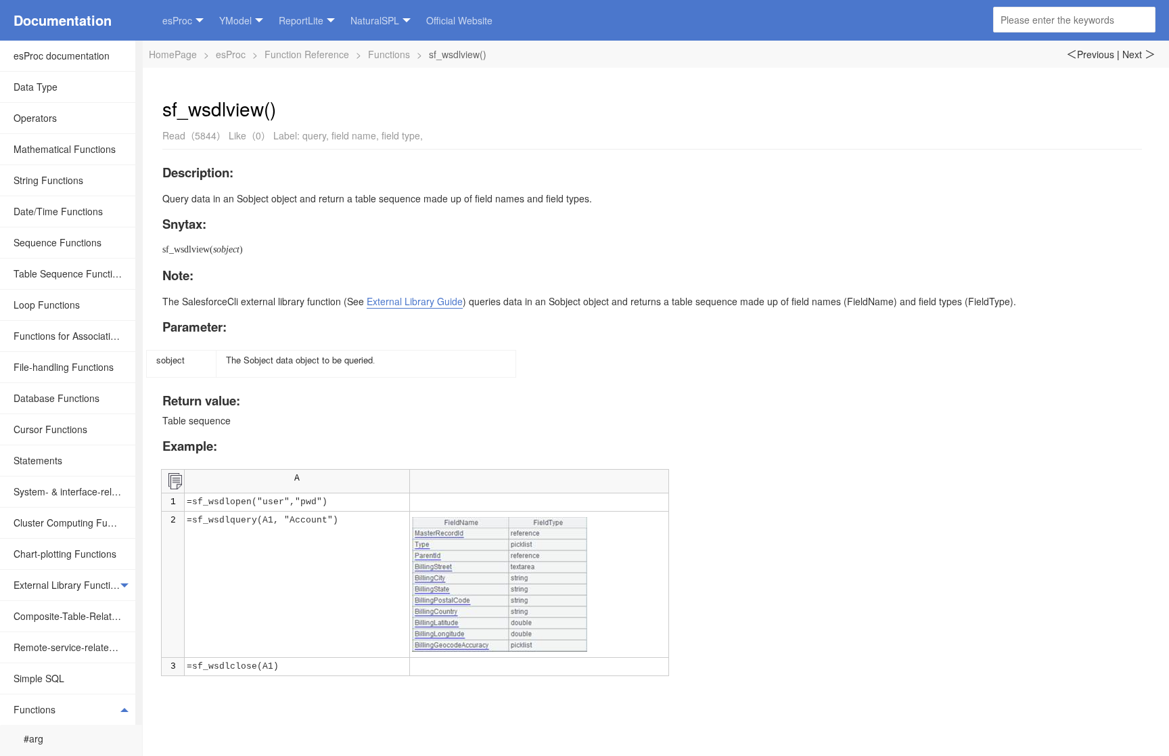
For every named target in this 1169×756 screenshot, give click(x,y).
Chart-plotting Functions (65, 553)
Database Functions (56, 398)
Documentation (63, 20)
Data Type (36, 86)
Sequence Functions (57, 242)
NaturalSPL (374, 20)
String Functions (48, 180)
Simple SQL (39, 678)
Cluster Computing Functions (74, 522)
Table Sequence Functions (71, 273)
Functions (34, 709)
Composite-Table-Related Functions (74, 616)
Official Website (459, 20)
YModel (235, 20)
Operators (35, 118)
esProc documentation (62, 55)
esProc (177, 20)
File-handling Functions (64, 367)
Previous (1090, 54)
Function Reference (307, 54)
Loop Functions (47, 304)
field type (401, 135)
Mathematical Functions (65, 149)
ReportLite (301, 20)
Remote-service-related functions (74, 647)
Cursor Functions (50, 429)
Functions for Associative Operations (74, 335)
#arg (33, 738)
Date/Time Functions (58, 211)
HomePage (173, 54)
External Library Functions (70, 585)
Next (1138, 54)
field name (353, 135)
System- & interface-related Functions (74, 491)
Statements (38, 460)
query (314, 135)
